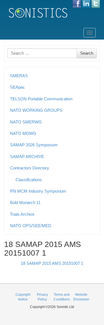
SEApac (17, 87)
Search (86, 53)
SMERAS (19, 75)
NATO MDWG (23, 133)
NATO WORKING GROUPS (36, 110)
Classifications (29, 179)
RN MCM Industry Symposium (38, 191)
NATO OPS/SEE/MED (30, 225)
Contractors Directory (29, 168)
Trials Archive (22, 214)
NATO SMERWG (26, 122)
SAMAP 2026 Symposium (34, 144)
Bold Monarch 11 (25, 202)
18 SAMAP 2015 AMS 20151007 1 (52, 263)
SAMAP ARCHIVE (27, 156)
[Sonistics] (38, 12)
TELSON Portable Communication (41, 98)
